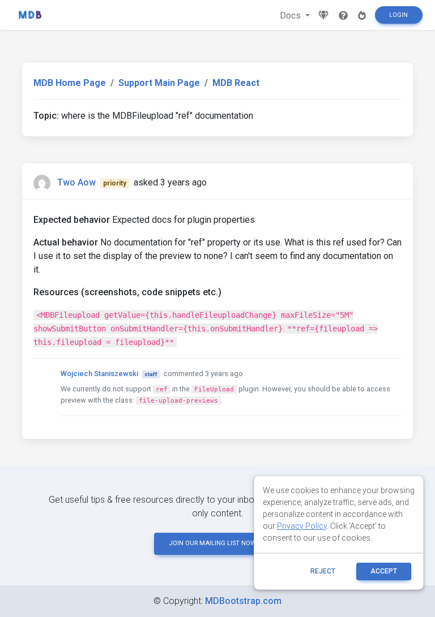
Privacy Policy (302, 525)
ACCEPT (383, 571)
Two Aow (76, 182)
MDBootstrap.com (243, 601)
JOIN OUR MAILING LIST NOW (212, 543)
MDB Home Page (69, 82)
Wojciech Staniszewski (99, 373)
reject (322, 571)
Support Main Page (159, 82)
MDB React (235, 82)
